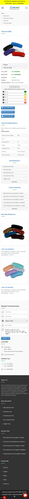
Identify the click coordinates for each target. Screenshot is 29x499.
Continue (11, 254)
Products (6, 16)
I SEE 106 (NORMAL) (7, 249)
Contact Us (6, 483)
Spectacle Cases (8, 18)
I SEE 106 (5, 20)
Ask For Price (8, 107)
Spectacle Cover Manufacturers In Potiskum (13, 196)
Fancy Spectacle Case (8, 175)
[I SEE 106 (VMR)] (14, 49)
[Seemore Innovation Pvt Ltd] (14, 8)
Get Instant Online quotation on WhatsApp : (14, 2)
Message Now (8, 112)
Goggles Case (6, 178)
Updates (5, 471)
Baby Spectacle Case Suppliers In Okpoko (13, 193)
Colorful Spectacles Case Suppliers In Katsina (14, 205)
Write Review (8, 116)
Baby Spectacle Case (8, 166)
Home (2, 13)
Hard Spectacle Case (8, 172)
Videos (5, 479)
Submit (5, 338)
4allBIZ (20, 494)
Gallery (5, 475)
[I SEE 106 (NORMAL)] (14, 232)
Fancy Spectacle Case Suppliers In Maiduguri (14, 202)
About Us (5, 467)
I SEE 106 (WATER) (7, 287)
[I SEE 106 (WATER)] (14, 270)
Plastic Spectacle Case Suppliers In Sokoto (13, 199)
